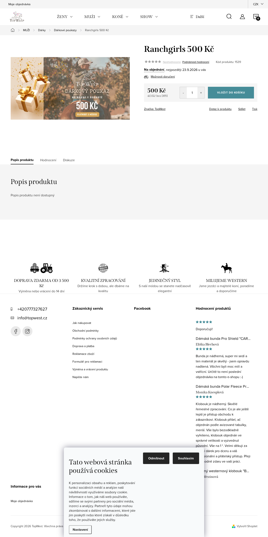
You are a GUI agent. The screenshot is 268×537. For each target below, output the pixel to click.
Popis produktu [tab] (22, 160)
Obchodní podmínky (85, 330)
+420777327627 (32, 309)
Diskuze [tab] (69, 160)
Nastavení (80, 529)
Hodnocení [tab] (48, 160)
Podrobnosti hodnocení (195, 62)
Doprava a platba (83, 346)
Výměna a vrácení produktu (90, 369)
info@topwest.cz (32, 318)
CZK (255, 4)
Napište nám (80, 377)
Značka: (154, 109)
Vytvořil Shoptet (247, 526)
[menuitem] (65, 16)
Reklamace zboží (83, 354)
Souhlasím (186, 458)
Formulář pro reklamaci (87, 361)
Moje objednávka (19, 4)
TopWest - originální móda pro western (16, 331)
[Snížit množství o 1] (183, 92)
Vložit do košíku (231, 93)
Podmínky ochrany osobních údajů (94, 338)
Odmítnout (156, 458)
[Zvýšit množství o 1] (200, 92)
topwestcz (27, 331)
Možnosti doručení (163, 76)
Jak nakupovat (81, 323)
